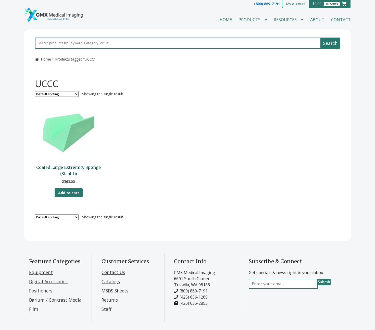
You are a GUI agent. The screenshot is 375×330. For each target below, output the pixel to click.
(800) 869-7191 (267, 3)
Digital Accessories (48, 281)
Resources (285, 19)
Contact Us (113, 272)
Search (330, 43)
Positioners (40, 291)
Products (249, 19)
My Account (296, 3)
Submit (324, 281)
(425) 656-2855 (194, 303)
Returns (110, 300)
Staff (106, 309)
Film (33, 309)
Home (226, 19)
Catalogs (111, 281)
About (317, 19)
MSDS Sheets (115, 291)
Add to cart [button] (68, 192)
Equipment (41, 272)
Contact (341, 19)
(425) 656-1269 (194, 297)
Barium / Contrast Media (55, 300)
